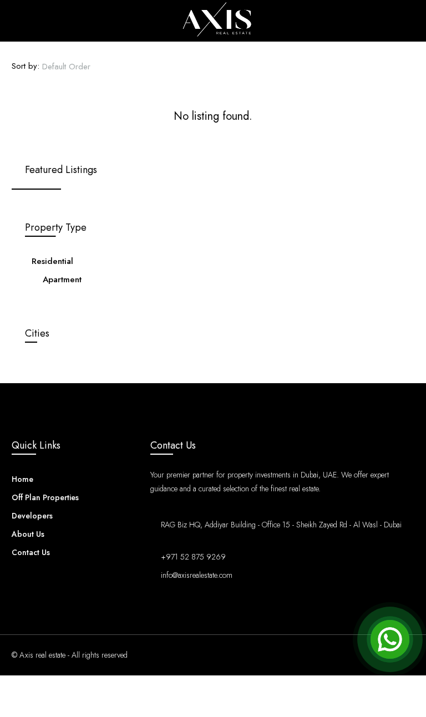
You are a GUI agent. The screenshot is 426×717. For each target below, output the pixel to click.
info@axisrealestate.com (196, 575)
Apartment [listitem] (62, 279)
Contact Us (31, 552)
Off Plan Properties (45, 497)
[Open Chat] (390, 639)
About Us (28, 534)
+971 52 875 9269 (193, 556)
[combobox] (75, 66)
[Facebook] (346, 654)
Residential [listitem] (52, 261)
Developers (32, 515)
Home (22, 479)
